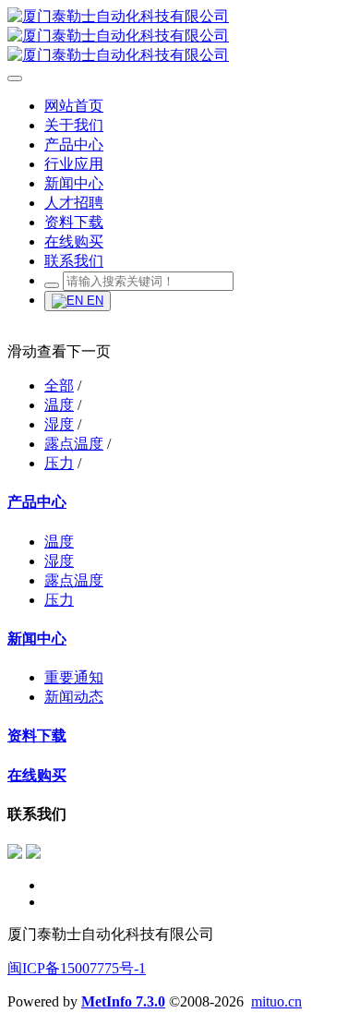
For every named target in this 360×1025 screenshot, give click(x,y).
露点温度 (73, 444)
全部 (59, 385)
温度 (59, 405)
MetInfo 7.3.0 (123, 1001)
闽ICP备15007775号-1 (76, 968)
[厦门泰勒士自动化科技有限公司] (180, 36)
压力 (59, 463)
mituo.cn (276, 1001)
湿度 (59, 424)
